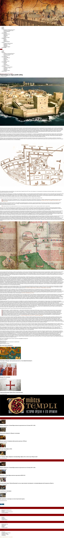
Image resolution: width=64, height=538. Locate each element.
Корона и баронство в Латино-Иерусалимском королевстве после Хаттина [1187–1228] (17, 425)
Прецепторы (6, 35)
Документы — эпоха (7, 44)
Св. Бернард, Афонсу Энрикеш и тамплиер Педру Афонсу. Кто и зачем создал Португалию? (19, 456)
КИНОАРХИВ (4, 47)
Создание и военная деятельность (9, 29)
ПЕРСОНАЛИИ (4, 33)
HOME (3, 27)
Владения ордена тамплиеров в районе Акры (18, 282)
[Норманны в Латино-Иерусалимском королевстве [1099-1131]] (3, 473)
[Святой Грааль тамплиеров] (3, 489)
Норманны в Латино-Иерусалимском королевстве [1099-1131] (12, 475)
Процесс (5, 32)
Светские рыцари (6, 37)
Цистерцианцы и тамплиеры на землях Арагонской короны (12, 498)
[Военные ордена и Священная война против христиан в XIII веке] (3, 439)
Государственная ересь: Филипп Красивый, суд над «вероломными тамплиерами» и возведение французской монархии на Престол (27, 483)
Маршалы (5, 34)
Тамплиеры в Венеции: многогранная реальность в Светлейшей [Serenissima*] (16, 360)
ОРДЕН (3, 52)
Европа (5, 63)
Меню (1, 49)
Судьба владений (7, 41)
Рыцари (5, 36)
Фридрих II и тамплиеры (5, 377)
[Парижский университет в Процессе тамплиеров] (3, 431)
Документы (5, 40)
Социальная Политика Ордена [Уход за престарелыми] (11, 392)
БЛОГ (3, 51)
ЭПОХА (3, 42)
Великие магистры (7, 57)
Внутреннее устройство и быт (8, 30)
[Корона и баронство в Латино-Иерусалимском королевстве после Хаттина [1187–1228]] (3, 423)
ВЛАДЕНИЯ (4, 38)
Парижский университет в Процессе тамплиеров (10, 433)
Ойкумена (5, 45)
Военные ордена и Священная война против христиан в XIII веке (13, 441)
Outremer (5, 62)
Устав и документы (7, 31)
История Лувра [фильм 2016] (6, 448)
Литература (5, 68)
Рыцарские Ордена (7, 46)
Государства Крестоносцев (8, 43)
